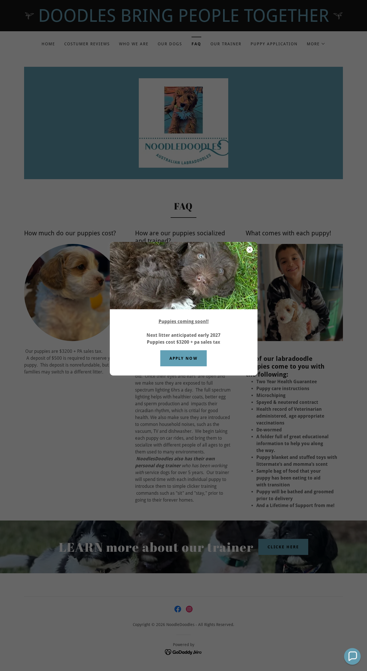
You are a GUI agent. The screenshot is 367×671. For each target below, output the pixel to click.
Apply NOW (183, 358)
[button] (352, 656)
